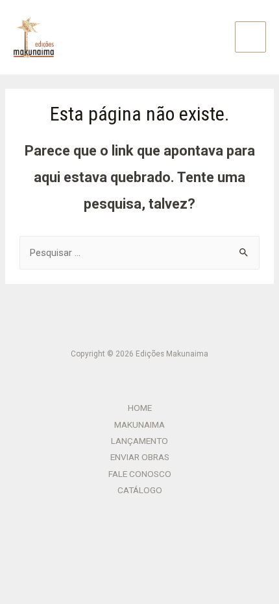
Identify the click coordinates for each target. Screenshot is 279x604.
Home (140, 407)
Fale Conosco (139, 474)
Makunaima (139, 424)
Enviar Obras (139, 457)
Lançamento (139, 441)
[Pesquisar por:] (139, 253)
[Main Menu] (250, 36)
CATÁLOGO (139, 490)
